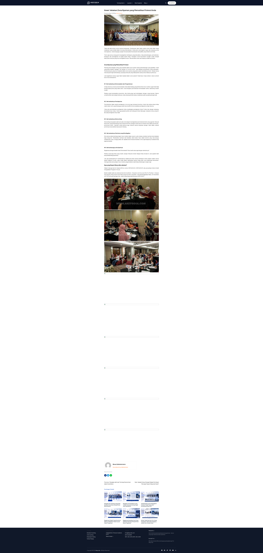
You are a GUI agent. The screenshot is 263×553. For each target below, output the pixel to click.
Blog (145, 3)
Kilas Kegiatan (138, 3)
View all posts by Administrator (120, 467)
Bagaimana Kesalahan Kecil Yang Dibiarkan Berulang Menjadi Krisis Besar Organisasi (131, 522)
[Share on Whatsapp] (111, 475)
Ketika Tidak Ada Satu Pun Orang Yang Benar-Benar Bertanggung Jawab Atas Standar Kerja (149, 522)
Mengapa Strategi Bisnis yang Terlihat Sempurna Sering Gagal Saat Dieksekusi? (130, 505)
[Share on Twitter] (108, 475)
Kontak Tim (151, 538)
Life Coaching (90, 534)
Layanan (129, 3)
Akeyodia (98, 550)
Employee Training (91, 536)
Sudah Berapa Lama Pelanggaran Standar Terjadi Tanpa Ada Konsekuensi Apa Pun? (149, 505)
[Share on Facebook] (105, 475)
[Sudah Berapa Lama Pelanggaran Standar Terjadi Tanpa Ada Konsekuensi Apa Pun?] (150, 501)
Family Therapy (90, 538)
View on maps (109, 536)
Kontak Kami (172, 2)
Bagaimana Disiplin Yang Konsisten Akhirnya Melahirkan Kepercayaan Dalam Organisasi (112, 522)
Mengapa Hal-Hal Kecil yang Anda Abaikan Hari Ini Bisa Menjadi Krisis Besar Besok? (112, 505)
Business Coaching (91, 532)
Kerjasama (151, 530)
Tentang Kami (120, 3)
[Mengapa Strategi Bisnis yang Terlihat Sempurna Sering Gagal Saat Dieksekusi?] (131, 501)
